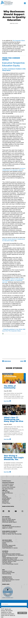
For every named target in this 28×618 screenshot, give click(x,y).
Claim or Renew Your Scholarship (11, 534)
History (4, 495)
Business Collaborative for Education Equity (13, 555)
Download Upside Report (9, 522)
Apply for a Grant (7, 528)
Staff (3, 494)
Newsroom (5, 502)
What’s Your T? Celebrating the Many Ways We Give (13, 419)
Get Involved (6, 516)
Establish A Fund (7, 571)
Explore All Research (8, 520)
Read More (7, 401)
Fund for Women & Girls (9, 561)
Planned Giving (6, 573)
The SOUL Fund (6, 562)
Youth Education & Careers (10, 548)
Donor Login (5, 584)
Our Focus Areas (7, 540)
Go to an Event (6, 518)
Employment (6, 499)
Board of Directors (7, 493)
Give (3, 569)
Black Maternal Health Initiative (11, 554)
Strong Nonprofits (7, 546)
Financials (5, 496)
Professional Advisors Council (10, 579)
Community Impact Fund (9, 559)
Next (22, 361)
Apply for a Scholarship (9, 532)
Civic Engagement (7, 541)
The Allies (5, 552)
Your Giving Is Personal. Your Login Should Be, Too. (14, 457)
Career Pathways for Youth (10, 557)
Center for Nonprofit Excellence (11, 526)
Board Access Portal (8, 506)
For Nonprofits (6, 525)
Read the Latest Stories (9, 519)
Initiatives (5, 551)
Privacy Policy (6, 503)
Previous (7, 361)
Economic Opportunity (8, 545)
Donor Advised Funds (8, 572)
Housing (4, 544)
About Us (4, 490)
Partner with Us (7, 577)
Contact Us (5, 500)
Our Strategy (6, 491)
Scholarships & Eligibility (9, 531)
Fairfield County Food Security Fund (12, 560)
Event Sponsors (6, 581)
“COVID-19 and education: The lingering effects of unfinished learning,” (13, 280)
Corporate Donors (7, 578)
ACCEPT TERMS (22, 612)
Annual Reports (6, 498)
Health (4, 543)
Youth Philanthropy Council (10, 564)
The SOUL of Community (10, 387)
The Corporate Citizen (19, 40)
